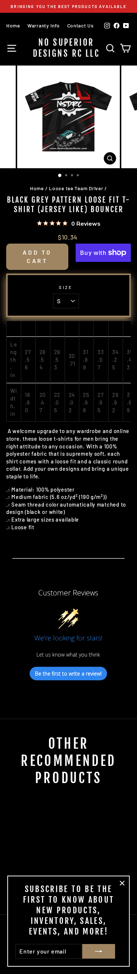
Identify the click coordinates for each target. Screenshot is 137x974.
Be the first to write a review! (68, 673)
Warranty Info (43, 25)
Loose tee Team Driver (76, 188)
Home (13, 25)
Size (65, 287)
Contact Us (80, 25)
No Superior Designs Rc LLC (66, 48)
